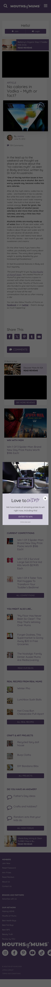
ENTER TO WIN (25, 516)
